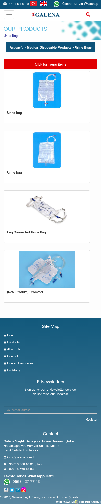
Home (10, 335)
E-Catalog (13, 370)
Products (13, 342)
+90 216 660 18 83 (20, 468)
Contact (12, 356)
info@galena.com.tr (21, 457)
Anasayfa (17, 47)
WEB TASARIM (65, 502)
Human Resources (19, 363)
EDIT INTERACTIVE (90, 502)
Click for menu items (50, 64)
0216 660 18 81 (18, 3)
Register (91, 419)
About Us (13, 349)
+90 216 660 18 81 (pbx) (24, 464)
